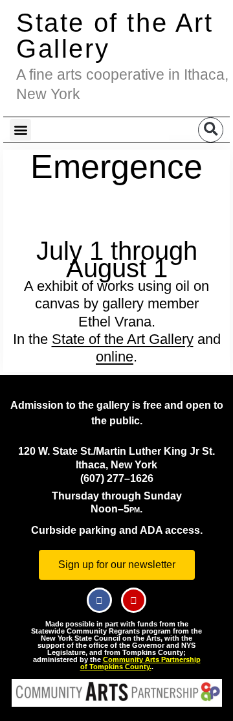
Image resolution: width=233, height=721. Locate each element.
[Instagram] (133, 600)
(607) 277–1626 (116, 478)
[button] (20, 130)
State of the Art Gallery (115, 35)
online (114, 357)
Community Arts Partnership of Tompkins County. (140, 663)
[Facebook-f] (99, 600)
